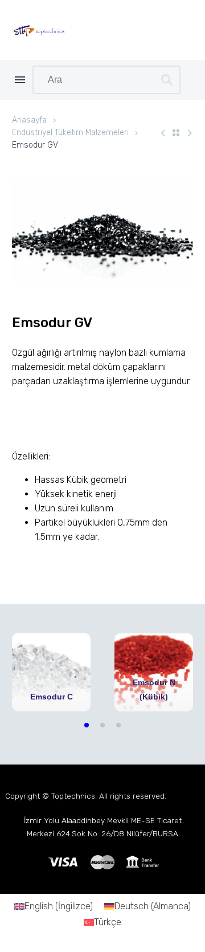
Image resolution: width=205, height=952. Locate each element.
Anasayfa (29, 120)
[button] (86, 725)
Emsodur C (51, 696)
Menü (20, 79)
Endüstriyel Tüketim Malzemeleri (70, 132)
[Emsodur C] (51, 672)
